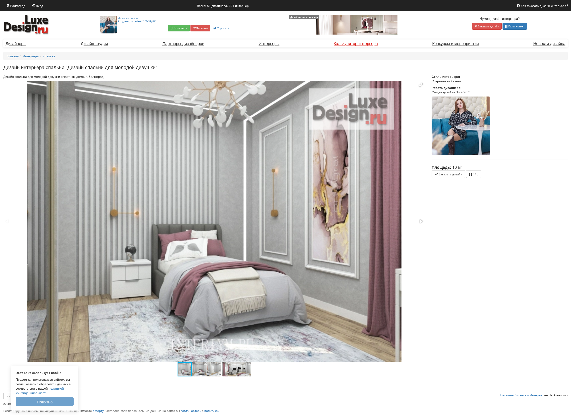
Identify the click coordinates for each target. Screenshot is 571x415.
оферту (98, 410)
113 (475, 174)
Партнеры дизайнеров (183, 43)
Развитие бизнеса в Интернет (522, 395)
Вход (39, 5)
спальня (49, 56)
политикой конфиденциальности (40, 390)
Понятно (45, 402)
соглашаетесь (191, 410)
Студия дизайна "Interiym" (137, 19)
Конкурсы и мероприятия (455, 43)
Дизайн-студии (94, 43)
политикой (211, 410)
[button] (179, 28)
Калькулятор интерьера (356, 43)
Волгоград (17, 5)
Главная (13, 56)
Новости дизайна (549, 43)
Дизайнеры (16, 43)
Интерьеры (269, 43)
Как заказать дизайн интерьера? (544, 5)
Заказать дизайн (488, 26)
